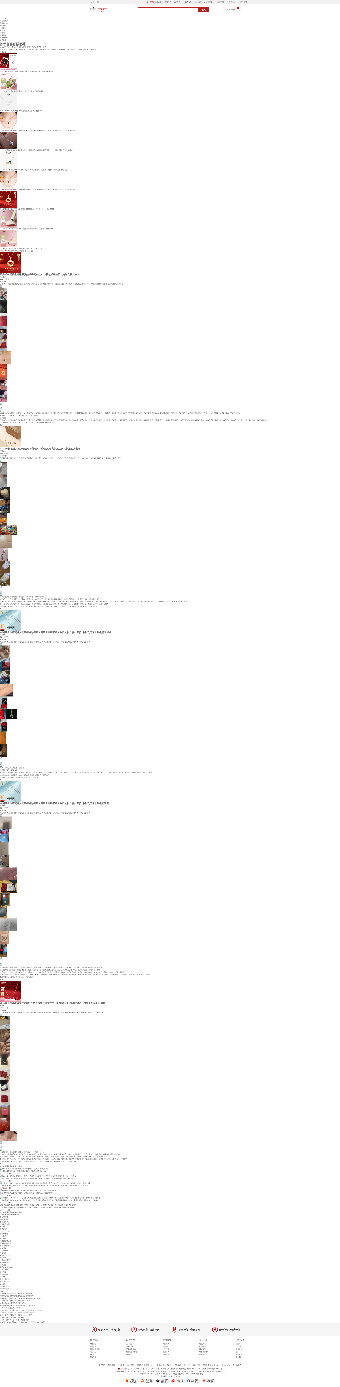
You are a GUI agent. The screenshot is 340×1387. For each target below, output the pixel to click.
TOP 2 (2, 609)
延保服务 (239, 1349)
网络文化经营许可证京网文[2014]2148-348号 (179, 1371)
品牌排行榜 (4, 23)
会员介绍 (93, 1346)
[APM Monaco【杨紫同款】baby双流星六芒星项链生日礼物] (8, 101)
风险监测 (196, 1365)
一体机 (2, 28)
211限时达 (130, 1346)
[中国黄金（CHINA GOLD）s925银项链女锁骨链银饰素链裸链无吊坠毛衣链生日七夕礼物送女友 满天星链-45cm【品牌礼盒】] (45, 1183)
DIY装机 (239, 1346)
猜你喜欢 (3, 52)
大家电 (92, 1354)
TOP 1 (2, 425)
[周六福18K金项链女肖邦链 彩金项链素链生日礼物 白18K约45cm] (24, 1169)
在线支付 (166, 1346)
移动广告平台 (29, 1322)
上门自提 (129, 1344)
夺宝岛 (238, 1344)
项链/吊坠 (8, 42)
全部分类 (3, 18)
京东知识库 (4, 21)
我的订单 (168, 2)
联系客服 (93, 1357)
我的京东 (177, 2)
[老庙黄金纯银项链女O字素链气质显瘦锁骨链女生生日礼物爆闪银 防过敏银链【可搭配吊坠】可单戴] (10, 991)
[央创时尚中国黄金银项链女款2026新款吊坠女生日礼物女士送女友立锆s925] (28, 1190)
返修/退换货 (203, 1352)
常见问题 (93, 1352)
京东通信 (239, 1354)
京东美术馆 (4, 38)
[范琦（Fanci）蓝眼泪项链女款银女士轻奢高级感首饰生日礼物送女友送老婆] (8, 62)
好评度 (7, 279)
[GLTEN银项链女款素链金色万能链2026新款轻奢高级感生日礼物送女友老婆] (10, 437)
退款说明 (202, 1349)
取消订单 (202, 1354)
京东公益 (215, 1365)
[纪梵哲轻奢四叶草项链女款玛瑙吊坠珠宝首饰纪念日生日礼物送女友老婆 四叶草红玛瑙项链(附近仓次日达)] (8, 120)
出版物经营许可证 (154, 1371)
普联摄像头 (4, 26)
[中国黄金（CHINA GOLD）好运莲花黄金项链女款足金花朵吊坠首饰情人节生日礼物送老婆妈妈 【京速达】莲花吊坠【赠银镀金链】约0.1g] (50, 1198)
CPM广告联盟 (40, 1322)
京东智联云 (4, 1322)
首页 (1, 42)
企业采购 (197, 2)
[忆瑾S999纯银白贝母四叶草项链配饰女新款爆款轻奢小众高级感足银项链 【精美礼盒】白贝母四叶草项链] (38, 1205)
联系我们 (111, 1365)
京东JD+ (239, 1357)
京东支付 (172, 1376)
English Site (226, 1365)
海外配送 (129, 1354)
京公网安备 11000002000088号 (132, 1369)
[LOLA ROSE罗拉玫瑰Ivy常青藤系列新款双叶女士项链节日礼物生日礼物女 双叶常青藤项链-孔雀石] (8, 160)
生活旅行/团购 (95, 1349)
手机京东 (209, 2)
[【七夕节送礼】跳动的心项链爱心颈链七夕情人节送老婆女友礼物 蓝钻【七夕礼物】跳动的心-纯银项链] (8, 140)
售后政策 (202, 1344)
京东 (108, 11)
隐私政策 (206, 1365)
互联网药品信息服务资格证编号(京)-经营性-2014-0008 (180, 1369)
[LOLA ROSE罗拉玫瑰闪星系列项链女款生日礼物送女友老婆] (8, 238)
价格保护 (202, 1346)
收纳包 (2, 30)
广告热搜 (21, 1322)
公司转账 (166, 1354)
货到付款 (166, 1344)
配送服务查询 (131, 1349)
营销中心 (149, 1365)
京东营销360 (13, 1322)
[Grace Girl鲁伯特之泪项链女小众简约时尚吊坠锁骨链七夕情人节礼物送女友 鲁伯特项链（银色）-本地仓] (38, 1176)
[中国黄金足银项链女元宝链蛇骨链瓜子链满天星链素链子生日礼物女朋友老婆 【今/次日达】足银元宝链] (10, 791)
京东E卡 (239, 1352)
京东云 (179, 1376)
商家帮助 (140, 1365)
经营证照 (199, 1374)
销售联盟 (177, 1365)
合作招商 (130, 1365)
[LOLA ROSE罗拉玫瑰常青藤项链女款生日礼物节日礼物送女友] (8, 81)
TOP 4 (2, 979)
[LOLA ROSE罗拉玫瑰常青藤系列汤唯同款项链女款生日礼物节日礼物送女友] (8, 219)
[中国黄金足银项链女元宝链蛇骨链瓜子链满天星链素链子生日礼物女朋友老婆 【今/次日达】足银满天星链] (10, 620)
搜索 (204, 9)
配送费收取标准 (131, 1352)
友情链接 (168, 1365)
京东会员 (188, 2)
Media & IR (237, 1365)
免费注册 (158, 2)
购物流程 (93, 1344)
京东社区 (187, 1365)
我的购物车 (233, 10)
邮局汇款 (166, 1352)
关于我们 (102, 1365)
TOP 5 (2, 1164)
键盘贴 (2, 33)
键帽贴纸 (3, 35)
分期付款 (166, 1349)
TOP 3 (2, 780)
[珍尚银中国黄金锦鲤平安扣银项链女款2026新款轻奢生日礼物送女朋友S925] (8, 199)
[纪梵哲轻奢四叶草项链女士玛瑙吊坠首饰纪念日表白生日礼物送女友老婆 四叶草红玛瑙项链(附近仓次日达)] (8, 179)
